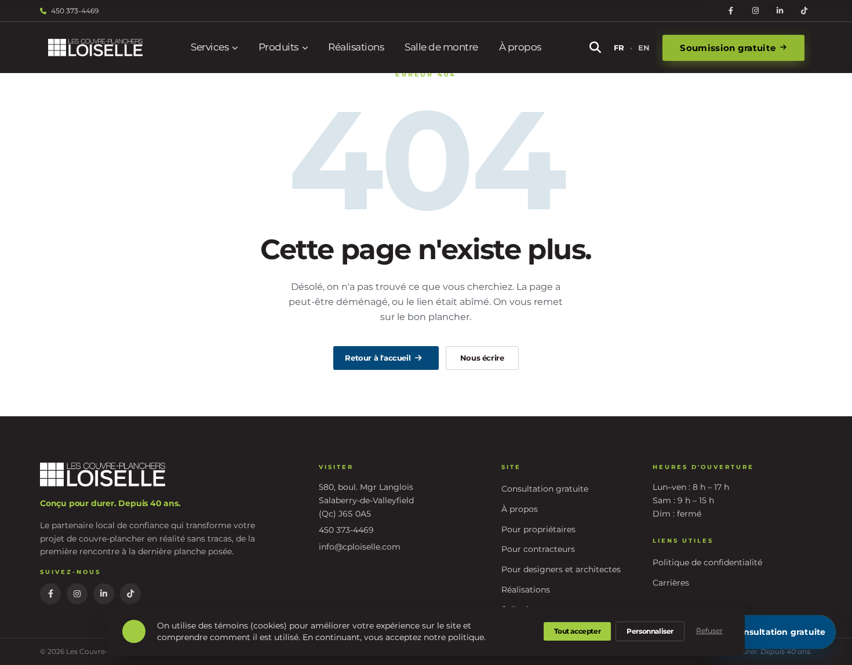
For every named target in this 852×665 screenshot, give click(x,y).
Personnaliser (650, 631)
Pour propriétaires (538, 529)
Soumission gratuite (727, 47)
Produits (278, 47)
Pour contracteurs (538, 549)
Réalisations (356, 47)
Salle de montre (441, 47)
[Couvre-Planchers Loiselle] (95, 48)
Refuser (709, 630)
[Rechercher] (595, 47)
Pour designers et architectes (561, 569)
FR (619, 47)
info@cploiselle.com (359, 547)
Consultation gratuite (544, 489)
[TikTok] (804, 11)
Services (209, 47)
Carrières (671, 582)
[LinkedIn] (779, 11)
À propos (520, 47)
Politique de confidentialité (707, 562)
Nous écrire (482, 357)
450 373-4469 (75, 10)
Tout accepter (577, 631)
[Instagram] (755, 11)
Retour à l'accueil (377, 357)
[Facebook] (731, 11)
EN (644, 47)
